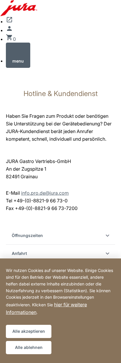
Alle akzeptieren (28, 331)
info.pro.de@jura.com (45, 193)
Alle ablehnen (29, 347)
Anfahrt (19, 253)
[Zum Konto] (9, 30)
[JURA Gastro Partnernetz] (9, 21)
